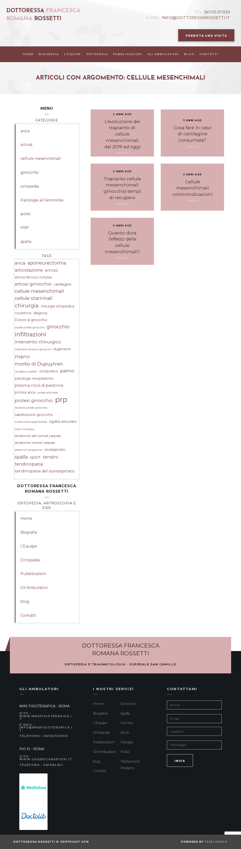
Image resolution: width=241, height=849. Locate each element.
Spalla (125, 713)
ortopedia (29, 186)
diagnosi (40, 313)
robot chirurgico (24, 429)
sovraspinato (54, 449)
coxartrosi (23, 313)
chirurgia (27, 305)
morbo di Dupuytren (39, 364)
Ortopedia (97, 54)
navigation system (26, 371)
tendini (50, 457)
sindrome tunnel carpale (35, 443)
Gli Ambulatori (163, 54)
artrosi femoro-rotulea (33, 277)
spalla (25, 241)
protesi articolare (47, 392)
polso (25, 214)
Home (28, 54)
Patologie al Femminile (42, 200)
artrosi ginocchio (33, 284)
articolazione (29, 270)
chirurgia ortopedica (57, 306)
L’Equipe (72, 54)
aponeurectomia (47, 263)
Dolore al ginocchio (31, 320)
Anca (124, 732)
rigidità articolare (62, 421)
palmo (67, 371)
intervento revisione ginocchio (33, 349)
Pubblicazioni (127, 54)
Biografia (49, 54)
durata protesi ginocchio (29, 327)
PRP (24, 227)
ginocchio (29, 172)
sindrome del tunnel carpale (38, 436)
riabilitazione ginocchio (34, 415)
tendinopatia (29, 464)
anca (24, 131)
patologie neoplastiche (34, 378)
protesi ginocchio (34, 400)
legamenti (62, 349)
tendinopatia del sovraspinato (45, 471)
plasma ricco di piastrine (39, 385)
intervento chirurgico (38, 342)
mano (22, 356)
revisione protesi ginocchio (31, 407)
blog (189, 54)
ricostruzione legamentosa (31, 421)
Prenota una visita (206, 35)
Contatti (209, 54)
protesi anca (25, 392)
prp (61, 399)
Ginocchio (128, 704)
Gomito (126, 723)
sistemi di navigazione (28, 449)
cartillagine (62, 284)
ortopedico (48, 371)
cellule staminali (33, 298)
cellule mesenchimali (40, 158)
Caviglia (126, 742)
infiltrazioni (30, 334)
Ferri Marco (216, 841)
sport (35, 457)
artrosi (26, 144)
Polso (125, 752)
